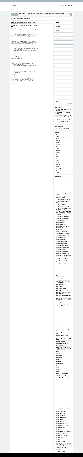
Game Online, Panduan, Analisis (61, 204)
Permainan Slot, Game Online (60, 341)
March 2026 (57, 138)
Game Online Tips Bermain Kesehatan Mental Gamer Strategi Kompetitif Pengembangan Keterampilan (63, 193)
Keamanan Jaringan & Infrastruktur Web (62, 258)
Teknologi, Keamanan (59, 439)
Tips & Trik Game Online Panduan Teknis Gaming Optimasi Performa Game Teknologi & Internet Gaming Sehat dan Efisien (63, 444)
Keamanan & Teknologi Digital (60, 239)
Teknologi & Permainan (59, 419)
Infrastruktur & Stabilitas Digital (61, 224)
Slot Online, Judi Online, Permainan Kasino (62, 382)
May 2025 (57, 158)
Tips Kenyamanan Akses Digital (61, 447)
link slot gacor (58, 26)
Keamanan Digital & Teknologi (60, 249)
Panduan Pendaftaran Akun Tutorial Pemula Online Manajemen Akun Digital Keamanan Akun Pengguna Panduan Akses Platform (64, 305)
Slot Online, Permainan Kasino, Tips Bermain (63, 386)
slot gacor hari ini (58, 369)
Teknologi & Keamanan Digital (60, 415)
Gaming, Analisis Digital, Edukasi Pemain (62, 216)
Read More (13, 83)
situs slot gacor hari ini (59, 363)
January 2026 (58, 142)
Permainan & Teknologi (59, 322)
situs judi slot (58, 353)
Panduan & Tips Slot (59, 286)
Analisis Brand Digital (59, 180)
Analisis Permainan (59, 182)
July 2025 (57, 154)
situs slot (19, 29)
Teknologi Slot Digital (59, 437)
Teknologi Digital (58, 429)
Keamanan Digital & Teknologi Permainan (62, 253)
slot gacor (57, 30)
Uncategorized (58, 449)
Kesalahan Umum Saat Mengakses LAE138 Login (62, 13)
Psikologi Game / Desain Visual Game (62, 343)
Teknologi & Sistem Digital (60, 421)
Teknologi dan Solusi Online (60, 427)
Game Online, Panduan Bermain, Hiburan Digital (63, 199)
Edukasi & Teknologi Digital (60, 188)
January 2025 (58, 166)
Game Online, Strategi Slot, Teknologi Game (63, 206)
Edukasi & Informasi (59, 186)
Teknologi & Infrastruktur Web (60, 413)
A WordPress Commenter (60, 128)
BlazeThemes (48, 455)
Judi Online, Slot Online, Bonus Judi (61, 231)
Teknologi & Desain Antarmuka (61, 411)
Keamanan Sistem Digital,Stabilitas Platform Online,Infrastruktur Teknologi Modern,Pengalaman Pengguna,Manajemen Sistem (64, 269)
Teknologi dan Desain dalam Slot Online (62, 425)
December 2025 (58, 144)
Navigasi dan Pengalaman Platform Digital (62, 278)
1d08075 (13, 28)
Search (56, 101)
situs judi (57, 351)
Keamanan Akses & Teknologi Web (61, 243)
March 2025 (57, 162)
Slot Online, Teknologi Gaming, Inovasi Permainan (64, 393)
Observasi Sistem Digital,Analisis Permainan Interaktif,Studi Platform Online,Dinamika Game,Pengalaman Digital (63, 281)
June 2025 (57, 156)
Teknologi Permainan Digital (60, 433)
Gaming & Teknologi (59, 214)
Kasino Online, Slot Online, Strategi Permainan (63, 233)
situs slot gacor (58, 50)
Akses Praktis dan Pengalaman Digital (62, 178)
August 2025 (58, 152)
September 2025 (58, 150)
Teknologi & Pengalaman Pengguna (61, 417)
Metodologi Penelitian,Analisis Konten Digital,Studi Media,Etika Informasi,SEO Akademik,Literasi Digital (62, 275)
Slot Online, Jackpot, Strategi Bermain (62, 380)
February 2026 (58, 140)
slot (56, 58)
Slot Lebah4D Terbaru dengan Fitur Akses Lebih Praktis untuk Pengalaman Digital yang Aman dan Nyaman (32, 13)
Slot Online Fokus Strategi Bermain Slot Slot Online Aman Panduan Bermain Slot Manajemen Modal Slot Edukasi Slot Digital (63, 374)
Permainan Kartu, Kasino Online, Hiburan (62, 327)
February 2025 (58, 164)
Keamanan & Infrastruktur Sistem (61, 237)
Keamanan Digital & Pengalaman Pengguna (62, 247)
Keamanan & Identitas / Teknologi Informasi (63, 235)
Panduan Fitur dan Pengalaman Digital (62, 290)
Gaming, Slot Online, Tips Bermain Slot (62, 220)
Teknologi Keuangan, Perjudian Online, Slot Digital (64, 431)
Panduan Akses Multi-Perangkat (61, 288)
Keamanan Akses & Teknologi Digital (61, 241)
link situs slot (58, 38)
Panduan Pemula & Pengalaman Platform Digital (63, 302)
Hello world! (67, 128)
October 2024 (58, 172)
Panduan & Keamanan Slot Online (61, 284)
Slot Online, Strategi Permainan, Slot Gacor (62, 391)
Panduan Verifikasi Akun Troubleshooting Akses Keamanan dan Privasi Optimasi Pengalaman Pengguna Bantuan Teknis (63, 311)
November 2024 (58, 170)
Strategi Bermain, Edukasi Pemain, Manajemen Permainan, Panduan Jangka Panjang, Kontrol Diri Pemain (63, 404)
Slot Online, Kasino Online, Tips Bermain (62, 384)
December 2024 (58, 168)
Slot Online (57, 371)
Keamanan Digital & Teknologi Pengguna (62, 251)
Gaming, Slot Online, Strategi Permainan (62, 218)
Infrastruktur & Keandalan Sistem (61, 222)
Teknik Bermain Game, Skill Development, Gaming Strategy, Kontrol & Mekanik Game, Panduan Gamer (64, 408)
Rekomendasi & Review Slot (60, 345)
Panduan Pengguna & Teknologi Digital (62, 308)
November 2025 (58, 146)
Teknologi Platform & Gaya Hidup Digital (62, 435)
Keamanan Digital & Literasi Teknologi (62, 245)
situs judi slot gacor (59, 355)
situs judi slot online (59, 357)
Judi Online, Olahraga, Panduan (60, 229)
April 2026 (57, 136)
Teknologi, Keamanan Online (60, 441)
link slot (57, 42)
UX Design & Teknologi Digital (60, 451)
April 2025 (57, 160)
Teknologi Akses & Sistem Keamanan (62, 423)
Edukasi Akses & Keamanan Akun (61, 190)
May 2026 (57, 134)
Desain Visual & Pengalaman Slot (61, 184)
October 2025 (58, 148)
